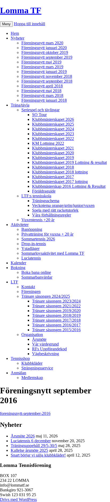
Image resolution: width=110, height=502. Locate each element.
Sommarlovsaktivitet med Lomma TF (52, 253)
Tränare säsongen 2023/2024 (56, 301)
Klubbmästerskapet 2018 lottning (60, 172)
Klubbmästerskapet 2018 (53, 167)
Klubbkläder (31, 363)
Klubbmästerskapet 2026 (53, 119)
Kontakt (28, 286)
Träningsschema (45, 200)
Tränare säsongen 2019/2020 (56, 310)
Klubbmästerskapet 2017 (53, 177)
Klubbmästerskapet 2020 (53, 153)
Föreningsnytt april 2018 (42, 86)
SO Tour (39, 114)
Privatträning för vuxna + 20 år (47, 234)
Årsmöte (39, 339)
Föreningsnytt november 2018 (46, 76)
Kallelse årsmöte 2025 (29, 450)
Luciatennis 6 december (31, 441)
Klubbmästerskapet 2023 (53, 133)
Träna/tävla (20, 105)
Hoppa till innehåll (29, 24)
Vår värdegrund (45, 344)
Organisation (32, 334)
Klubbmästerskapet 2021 (53, 148)
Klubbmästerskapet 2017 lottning (60, 181)
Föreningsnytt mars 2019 (42, 67)
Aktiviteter (20, 224)
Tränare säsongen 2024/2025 (45, 296)
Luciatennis (31, 258)
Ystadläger (30, 248)
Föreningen (31, 291)
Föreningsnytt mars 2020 (42, 43)
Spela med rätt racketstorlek (55, 210)
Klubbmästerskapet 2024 (53, 129)
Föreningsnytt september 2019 (46, 57)
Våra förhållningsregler (51, 215)
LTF (14, 282)
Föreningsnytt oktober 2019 (44, 52)
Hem (15, 33)
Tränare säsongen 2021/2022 (56, 306)
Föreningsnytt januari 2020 (44, 47)
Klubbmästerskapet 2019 (53, 157)
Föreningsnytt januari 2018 (44, 100)
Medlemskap (32, 377)
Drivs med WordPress (18, 499)
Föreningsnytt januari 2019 (44, 71)
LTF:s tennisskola (36, 196)
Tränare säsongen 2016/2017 (56, 325)
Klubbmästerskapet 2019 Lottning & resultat (69, 162)
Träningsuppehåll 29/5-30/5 (34, 445)
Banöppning (31, 229)
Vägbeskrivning (45, 353)
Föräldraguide (44, 191)
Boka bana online (36, 272)
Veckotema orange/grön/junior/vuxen (63, 205)
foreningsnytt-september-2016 (25, 413)
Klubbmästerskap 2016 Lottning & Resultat (68, 186)
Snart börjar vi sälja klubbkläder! (38, 455)
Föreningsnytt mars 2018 (42, 95)
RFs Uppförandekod (49, 349)
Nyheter (17, 38)
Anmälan (18, 373)
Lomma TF (20, 10)
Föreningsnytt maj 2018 (41, 90)
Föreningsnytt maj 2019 (41, 62)
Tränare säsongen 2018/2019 (56, 315)
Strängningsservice (37, 368)
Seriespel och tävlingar (40, 110)
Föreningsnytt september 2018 (46, 81)
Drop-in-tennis (33, 243)
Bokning (18, 267)
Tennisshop (20, 358)
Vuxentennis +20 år (37, 220)
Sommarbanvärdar (36, 277)
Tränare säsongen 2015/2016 (56, 329)
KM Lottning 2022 (48, 143)
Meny (6, 24)
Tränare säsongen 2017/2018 (56, 320)
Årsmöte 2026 (23, 436)
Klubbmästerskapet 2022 (53, 138)
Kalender (18, 263)
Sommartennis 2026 (38, 239)
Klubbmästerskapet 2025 (53, 124)
